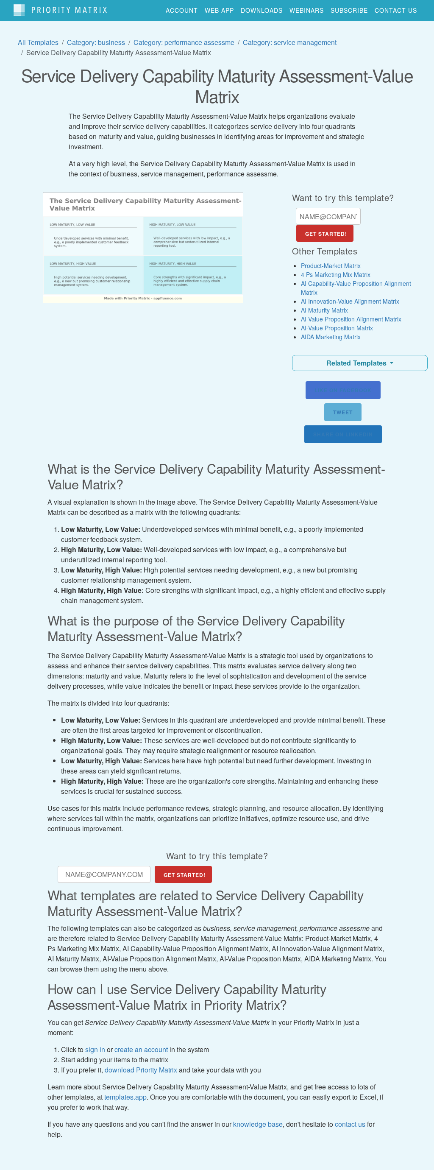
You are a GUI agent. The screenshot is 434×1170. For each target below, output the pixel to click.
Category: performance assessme (184, 42)
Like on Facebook (343, 390)
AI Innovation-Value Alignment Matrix (350, 301)
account (182, 10)
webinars (306, 10)
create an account (141, 1049)
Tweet (343, 412)
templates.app (125, 1097)
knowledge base (258, 1124)
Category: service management (290, 42)
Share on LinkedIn (343, 434)
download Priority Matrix (141, 1070)
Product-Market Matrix (331, 265)
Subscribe (349, 10)
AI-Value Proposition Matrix (337, 328)
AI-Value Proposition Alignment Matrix (351, 319)
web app (219, 10)
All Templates (38, 42)
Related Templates (357, 363)
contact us (396, 10)
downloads (262, 10)
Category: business (96, 42)
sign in (95, 1049)
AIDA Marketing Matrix (331, 336)
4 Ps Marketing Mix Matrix (335, 274)
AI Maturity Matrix (324, 310)
